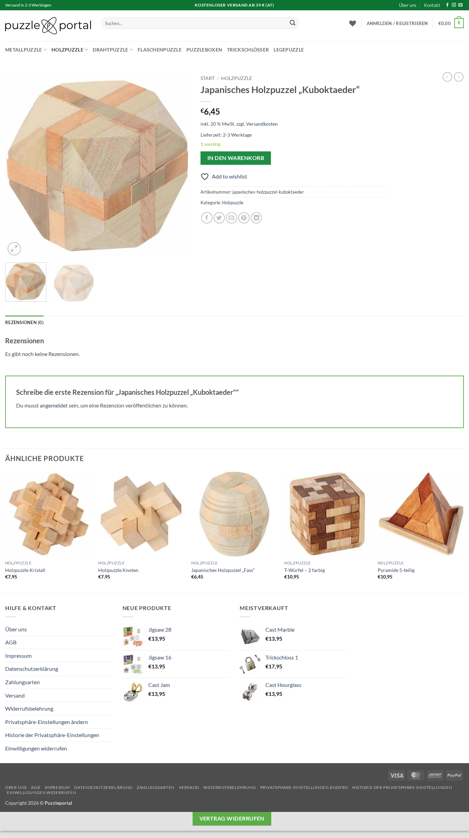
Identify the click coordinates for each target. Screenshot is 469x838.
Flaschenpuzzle (160, 50)
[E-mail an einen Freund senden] (231, 217)
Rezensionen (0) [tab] (24, 322)
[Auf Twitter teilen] (219, 217)
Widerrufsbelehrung (29, 708)
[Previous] (17, 164)
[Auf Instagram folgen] (454, 5)
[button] (397, 23)
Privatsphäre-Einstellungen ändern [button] (46, 722)
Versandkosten (262, 124)
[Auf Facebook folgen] (447, 5)
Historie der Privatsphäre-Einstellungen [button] (52, 735)
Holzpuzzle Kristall (25, 570)
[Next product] (447, 77)
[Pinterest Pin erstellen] (244, 217)
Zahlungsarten (22, 682)
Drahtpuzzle (110, 50)
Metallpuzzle (23, 50)
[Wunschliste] (352, 23)
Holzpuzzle (67, 50)
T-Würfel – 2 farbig (304, 570)
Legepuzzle (289, 50)
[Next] (178, 164)
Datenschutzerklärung (31, 668)
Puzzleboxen (204, 50)
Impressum (18, 655)
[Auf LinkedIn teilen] (256, 217)
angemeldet (54, 405)
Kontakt (432, 5)
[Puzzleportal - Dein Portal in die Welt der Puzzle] (48, 25)
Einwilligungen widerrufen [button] (36, 748)
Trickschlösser (248, 50)
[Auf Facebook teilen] (207, 217)
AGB (10, 642)
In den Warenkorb (235, 158)
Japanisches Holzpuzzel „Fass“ (223, 570)
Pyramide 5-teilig (396, 570)
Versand (15, 695)
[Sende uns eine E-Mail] (460, 5)
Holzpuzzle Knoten (118, 570)
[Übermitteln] (292, 23)
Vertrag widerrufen (231, 818)
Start (208, 78)
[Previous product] (459, 77)
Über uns (407, 5)
